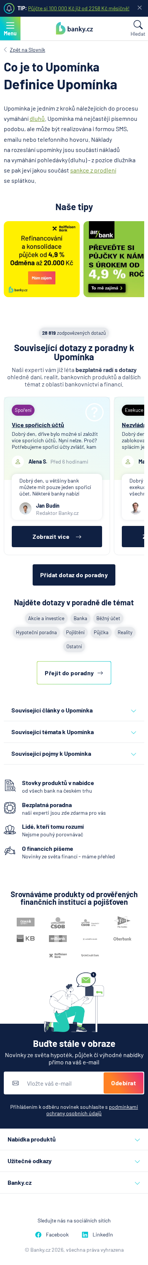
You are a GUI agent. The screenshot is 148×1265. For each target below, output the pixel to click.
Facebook (57, 1234)
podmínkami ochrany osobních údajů (92, 1110)
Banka (80, 618)
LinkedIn (103, 1234)
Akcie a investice (46, 618)
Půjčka (101, 632)
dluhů (37, 118)
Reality (125, 632)
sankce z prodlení (93, 170)
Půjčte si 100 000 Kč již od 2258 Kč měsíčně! (78, 8)
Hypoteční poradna (36, 632)
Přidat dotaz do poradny (74, 574)
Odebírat (123, 1082)
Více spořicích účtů (38, 424)
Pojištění (75, 632)
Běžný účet (108, 618)
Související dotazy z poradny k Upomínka (74, 352)
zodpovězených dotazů (74, 333)
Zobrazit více (51, 536)
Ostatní (74, 646)
